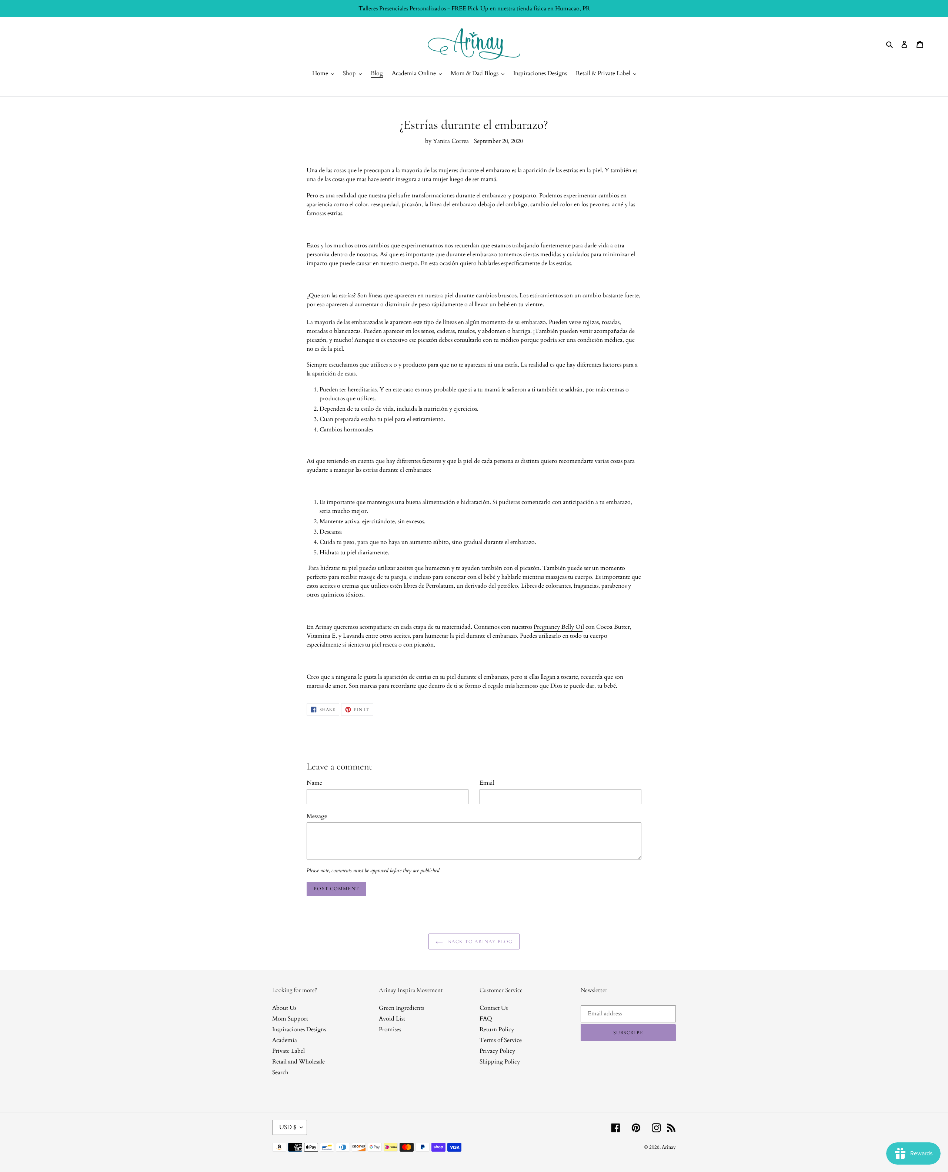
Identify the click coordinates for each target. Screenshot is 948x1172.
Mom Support (290, 1019)
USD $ (287, 1127)
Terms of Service (501, 1040)
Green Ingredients (401, 1008)
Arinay (669, 1147)
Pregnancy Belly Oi (558, 627)
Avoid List (392, 1019)
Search (280, 1072)
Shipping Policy (500, 1062)
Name (314, 783)
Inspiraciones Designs (299, 1029)
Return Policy (497, 1029)
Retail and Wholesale (298, 1062)
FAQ (486, 1019)
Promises (390, 1029)
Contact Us (494, 1008)
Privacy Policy (497, 1051)
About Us (284, 1008)
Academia (284, 1040)
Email (487, 783)
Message (317, 816)
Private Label (288, 1051)
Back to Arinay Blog (480, 941)
